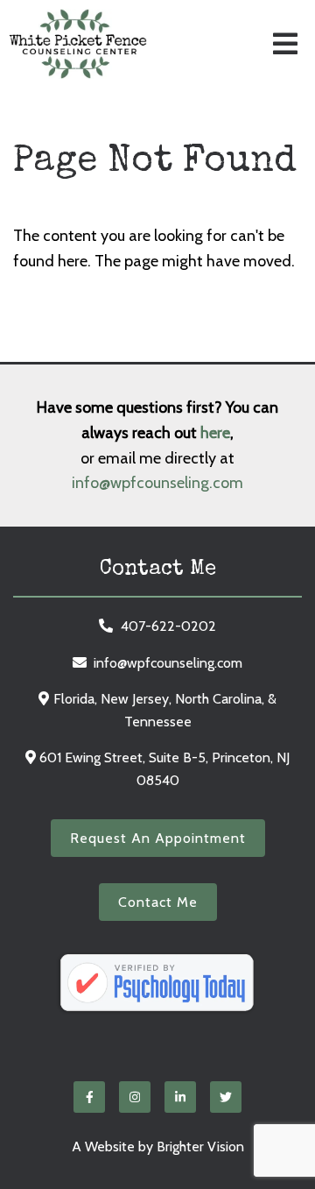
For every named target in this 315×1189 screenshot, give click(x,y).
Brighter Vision (200, 1146)
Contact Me (158, 902)
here (215, 432)
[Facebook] (89, 1097)
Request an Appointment (158, 838)
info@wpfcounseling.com (157, 482)
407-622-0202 (168, 626)
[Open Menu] (285, 44)
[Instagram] (134, 1097)
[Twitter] (226, 1097)
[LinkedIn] (180, 1097)
